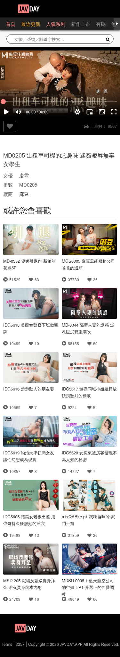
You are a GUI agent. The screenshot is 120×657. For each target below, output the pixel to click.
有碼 (101, 23)
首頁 (10, 23)
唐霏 (24, 175)
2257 (20, 644)
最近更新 (30, 23)
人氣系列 (55, 23)
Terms (7, 644)
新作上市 (80, 23)
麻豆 (24, 193)
